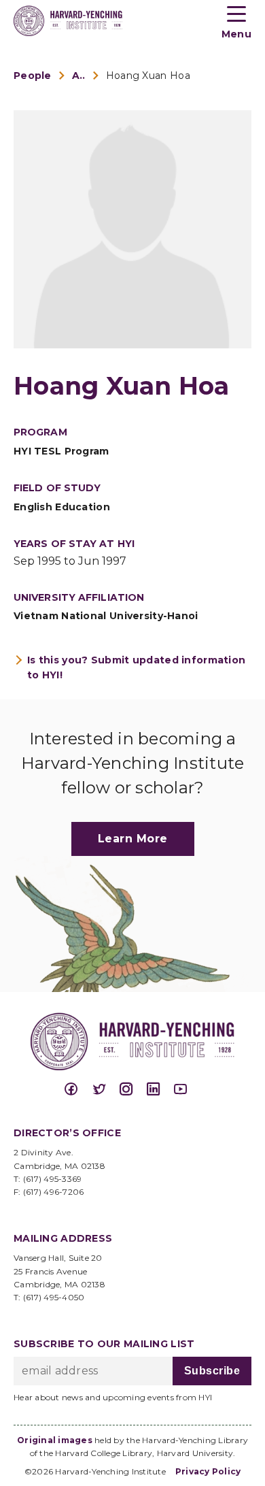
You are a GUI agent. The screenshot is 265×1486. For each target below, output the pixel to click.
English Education (62, 507)
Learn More (133, 838)
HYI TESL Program (61, 451)
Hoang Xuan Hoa (148, 75)
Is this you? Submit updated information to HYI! (136, 667)
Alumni (79, 75)
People (33, 75)
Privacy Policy (208, 1471)
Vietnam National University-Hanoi (106, 616)
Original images (54, 1440)
